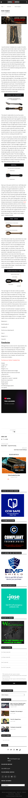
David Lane (7, 12)
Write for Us (19, 792)
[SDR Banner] (14, 17)
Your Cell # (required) (5, 667)
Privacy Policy (17, 794)
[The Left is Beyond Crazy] (5, 721)
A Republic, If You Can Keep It (16, 711)
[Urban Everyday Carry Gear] (14, 465)
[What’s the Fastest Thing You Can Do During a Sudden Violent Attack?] (5, 705)
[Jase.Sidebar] (14, 589)
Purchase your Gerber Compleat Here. (10, 360)
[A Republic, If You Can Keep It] (5, 713)
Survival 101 (9, 6)
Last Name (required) (5, 657)
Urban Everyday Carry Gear (14, 475)
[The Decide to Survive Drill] (5, 729)
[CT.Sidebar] (14, 524)
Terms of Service (11, 794)
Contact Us (24, 792)
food (24, 202)
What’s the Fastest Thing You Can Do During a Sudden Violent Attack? (17, 704)
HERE (5, 768)
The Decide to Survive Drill (15, 727)
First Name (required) (5, 652)
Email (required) (4, 662)
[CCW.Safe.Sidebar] (12, 495)
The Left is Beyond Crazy (15, 719)
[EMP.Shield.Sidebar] (14, 557)
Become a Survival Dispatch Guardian (9, 792)
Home (2, 6)
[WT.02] (12, 621)
